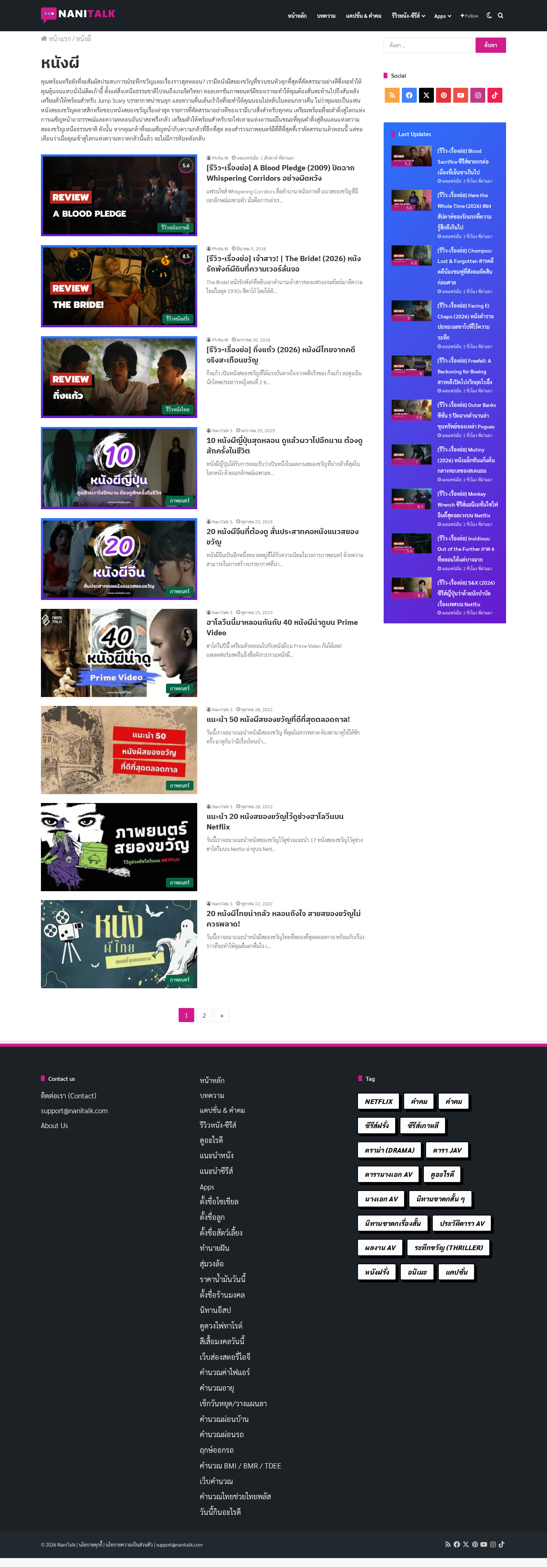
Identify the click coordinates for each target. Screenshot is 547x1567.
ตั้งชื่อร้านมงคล (222, 1295)
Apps (440, 15)
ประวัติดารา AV (461, 1223)
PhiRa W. (220, 158)
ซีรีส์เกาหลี (422, 1125)
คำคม (419, 1101)
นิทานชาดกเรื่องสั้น (392, 1223)
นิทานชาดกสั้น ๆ (440, 1198)
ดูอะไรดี (211, 1140)
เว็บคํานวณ (216, 1481)
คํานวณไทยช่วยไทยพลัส (235, 1496)
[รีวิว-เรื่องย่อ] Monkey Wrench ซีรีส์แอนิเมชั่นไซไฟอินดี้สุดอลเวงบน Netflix (468, 504)
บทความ (326, 15)
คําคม (453, 1101)
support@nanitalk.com (74, 1110)
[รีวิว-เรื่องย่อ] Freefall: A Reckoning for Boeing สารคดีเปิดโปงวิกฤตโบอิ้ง (465, 371)
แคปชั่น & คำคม (363, 15)
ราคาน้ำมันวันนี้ (223, 1279)
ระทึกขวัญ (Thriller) (448, 1247)
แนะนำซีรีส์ (216, 1171)
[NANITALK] (78, 15)
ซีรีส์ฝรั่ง (376, 1125)
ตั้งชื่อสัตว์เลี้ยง (221, 1232)
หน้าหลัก (297, 15)
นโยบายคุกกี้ (90, 1544)
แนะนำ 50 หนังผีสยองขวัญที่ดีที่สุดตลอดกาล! (278, 719)
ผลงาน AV (380, 1247)
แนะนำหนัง (217, 1155)
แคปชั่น (456, 1272)
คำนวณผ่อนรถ (222, 1434)
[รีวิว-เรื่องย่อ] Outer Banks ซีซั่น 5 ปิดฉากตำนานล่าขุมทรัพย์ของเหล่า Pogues (467, 415)
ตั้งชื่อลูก (212, 1217)
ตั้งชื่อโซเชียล (219, 1201)
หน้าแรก (59, 38)
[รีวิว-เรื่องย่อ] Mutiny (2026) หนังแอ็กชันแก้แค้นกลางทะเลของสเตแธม (466, 460)
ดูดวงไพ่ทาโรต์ (221, 1325)
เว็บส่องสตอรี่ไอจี (225, 1357)
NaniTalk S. (222, 430)
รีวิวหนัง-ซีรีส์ (406, 15)
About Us (54, 1125)
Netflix (378, 1101)
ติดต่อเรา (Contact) (68, 1095)
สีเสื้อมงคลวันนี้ (222, 1341)
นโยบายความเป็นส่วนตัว (129, 1544)
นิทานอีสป (215, 1310)
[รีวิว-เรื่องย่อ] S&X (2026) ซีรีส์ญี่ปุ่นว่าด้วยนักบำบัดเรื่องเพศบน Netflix (466, 593)
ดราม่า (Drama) (389, 1150)
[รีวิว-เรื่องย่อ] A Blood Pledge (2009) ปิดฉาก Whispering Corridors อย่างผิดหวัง (281, 173)
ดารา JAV (447, 1150)
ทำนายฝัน (215, 1248)
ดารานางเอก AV (388, 1174)
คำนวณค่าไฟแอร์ (225, 1372)
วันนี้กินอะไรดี (220, 1512)
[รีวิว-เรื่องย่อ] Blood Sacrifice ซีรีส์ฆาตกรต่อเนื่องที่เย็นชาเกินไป (463, 161)
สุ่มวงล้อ (212, 1263)
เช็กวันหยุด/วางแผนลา (233, 1403)
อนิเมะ (417, 1272)
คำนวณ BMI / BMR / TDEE (240, 1465)
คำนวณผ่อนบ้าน (224, 1419)
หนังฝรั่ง (377, 1272)
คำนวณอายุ (217, 1388)
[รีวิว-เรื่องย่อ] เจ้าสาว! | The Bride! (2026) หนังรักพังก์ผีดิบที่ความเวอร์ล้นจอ (284, 263)
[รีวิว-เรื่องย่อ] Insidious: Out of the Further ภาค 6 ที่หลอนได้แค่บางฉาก (466, 549)
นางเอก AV (381, 1198)
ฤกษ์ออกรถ (217, 1450)
